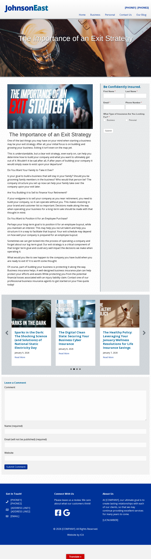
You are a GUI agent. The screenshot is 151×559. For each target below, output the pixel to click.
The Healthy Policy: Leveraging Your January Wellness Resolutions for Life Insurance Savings (118, 340)
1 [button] (71, 369)
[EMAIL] (14, 516)
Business (95, 14)
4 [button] (80, 369)
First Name (109, 91)
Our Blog (141, 14)
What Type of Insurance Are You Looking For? (124, 115)
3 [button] (77, 369)
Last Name (131, 91)
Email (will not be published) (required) (25, 439)
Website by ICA (75, 534)
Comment (9, 387)
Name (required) (13, 426)
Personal (110, 14)
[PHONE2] (143, 7)
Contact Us (126, 14)
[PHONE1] (130, 7)
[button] (6, 332)
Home (82, 14)
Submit (108, 131)
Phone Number (133, 102)
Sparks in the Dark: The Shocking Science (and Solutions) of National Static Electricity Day (31, 340)
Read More (20, 357)
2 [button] (74, 369)
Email (106, 102)
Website (8, 452)
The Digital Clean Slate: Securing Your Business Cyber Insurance (74, 338)
